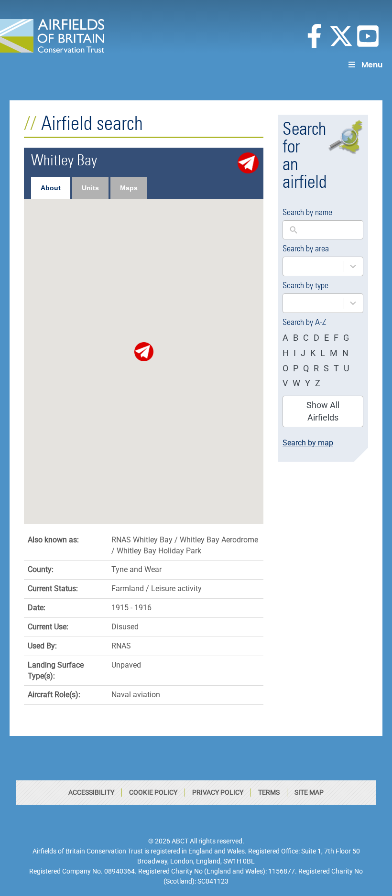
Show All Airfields (322, 411)
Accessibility (91, 792)
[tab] (50, 188)
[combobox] (323, 266)
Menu (371, 64)
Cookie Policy (153, 792)
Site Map (309, 792)
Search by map (308, 442)
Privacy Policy (217, 792)
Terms (269, 792)
